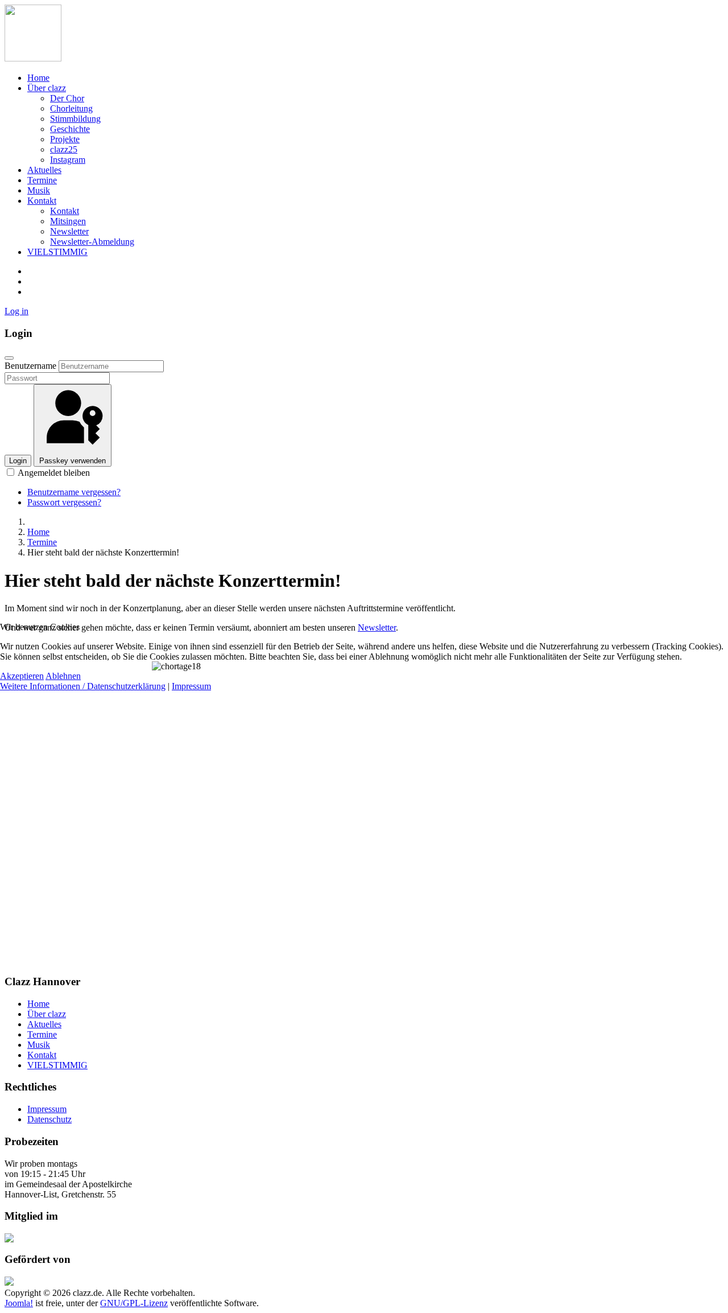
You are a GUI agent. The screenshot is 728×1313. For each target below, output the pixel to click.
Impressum (191, 686)
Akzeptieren (22, 676)
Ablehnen (63, 676)
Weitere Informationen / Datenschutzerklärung (83, 686)
